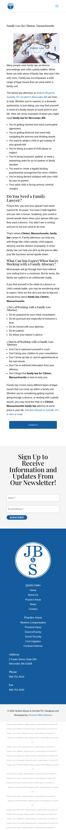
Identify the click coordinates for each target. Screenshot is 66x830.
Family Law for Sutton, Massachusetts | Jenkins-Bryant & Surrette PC (31, 778)
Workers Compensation (33, 622)
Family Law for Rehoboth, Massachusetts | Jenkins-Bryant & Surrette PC (32, 810)
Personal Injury (33, 627)
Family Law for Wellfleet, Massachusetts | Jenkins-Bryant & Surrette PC (32, 751)
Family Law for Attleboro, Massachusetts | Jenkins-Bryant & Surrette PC (32, 729)
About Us (33, 595)
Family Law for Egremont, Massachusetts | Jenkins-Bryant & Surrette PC (32, 756)
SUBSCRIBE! (17, 517)
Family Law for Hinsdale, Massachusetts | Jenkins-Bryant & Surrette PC (32, 814)
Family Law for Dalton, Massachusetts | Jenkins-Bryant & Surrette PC (31, 796)
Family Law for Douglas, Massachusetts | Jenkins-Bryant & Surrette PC (32, 774)
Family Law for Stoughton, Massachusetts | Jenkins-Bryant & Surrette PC (32, 760)
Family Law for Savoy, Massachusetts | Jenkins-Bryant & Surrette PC (31, 827)
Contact (33, 609)
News (33, 604)
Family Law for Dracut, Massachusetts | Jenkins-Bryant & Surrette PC (31, 733)
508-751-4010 (16, 676)
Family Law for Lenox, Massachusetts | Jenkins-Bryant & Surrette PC (31, 747)
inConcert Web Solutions (40, 715)
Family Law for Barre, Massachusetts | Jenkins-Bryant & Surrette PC (31, 783)
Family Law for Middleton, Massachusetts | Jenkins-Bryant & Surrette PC (32, 819)
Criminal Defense (33, 646)
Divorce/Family (33, 632)
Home (33, 590)
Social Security (33, 636)
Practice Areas (33, 599)
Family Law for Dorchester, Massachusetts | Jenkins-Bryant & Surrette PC (32, 823)
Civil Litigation (33, 641)
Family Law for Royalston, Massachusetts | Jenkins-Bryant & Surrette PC (32, 724)
